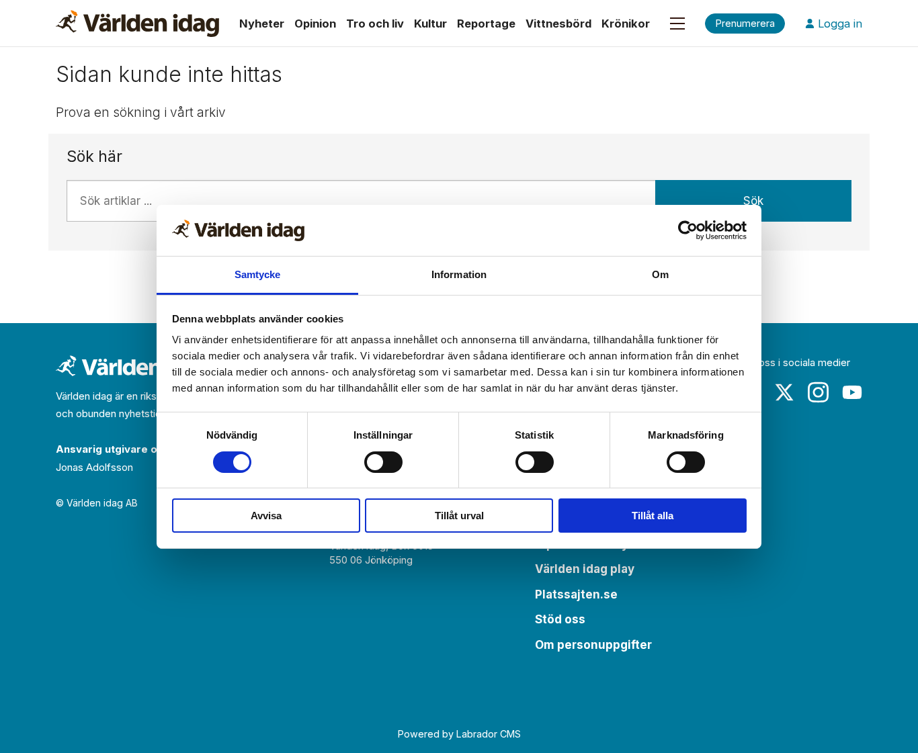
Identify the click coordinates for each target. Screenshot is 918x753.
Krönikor (625, 23)
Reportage (486, 23)
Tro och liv (375, 23)
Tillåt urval (459, 515)
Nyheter (261, 23)
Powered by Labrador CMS (459, 734)
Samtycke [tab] (258, 274)
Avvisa (266, 515)
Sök (753, 201)
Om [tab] (660, 274)
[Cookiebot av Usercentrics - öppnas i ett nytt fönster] (688, 230)
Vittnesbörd (558, 23)
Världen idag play (584, 569)
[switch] (383, 462)
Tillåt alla (652, 515)
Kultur (430, 23)
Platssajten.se (576, 594)
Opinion (315, 23)
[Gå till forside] (137, 23)
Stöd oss (560, 619)
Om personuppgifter (593, 645)
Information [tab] (459, 274)
